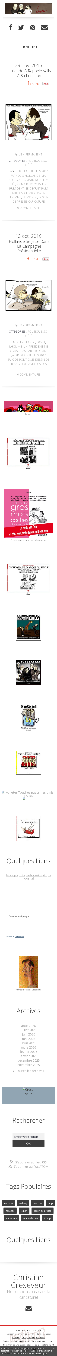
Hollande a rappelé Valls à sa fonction (29, 73)
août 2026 (28, 1026)
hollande (27, 342)
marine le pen (30, 1218)
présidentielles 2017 (32, 171)
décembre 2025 (28, 1060)
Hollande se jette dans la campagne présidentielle (29, 246)
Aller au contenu (14, 3)
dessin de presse (42, 1210)
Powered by (15, 936)
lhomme (15, 197)
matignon (34, 180)
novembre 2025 (28, 1065)
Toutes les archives (30, 1071)
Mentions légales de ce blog (40, 1341)
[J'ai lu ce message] (54, 1348)
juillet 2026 (28, 1030)
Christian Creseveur (28, 1281)
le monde (30, 197)
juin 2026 (28, 1034)
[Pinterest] (32, 27)
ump (50, 1203)
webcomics (34, 875)
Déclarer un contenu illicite (14, 1341)
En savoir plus (41, 1353)
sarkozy (23, 1203)
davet (41, 342)
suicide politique (21, 359)
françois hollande (25, 175)
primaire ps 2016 (29, 184)
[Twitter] (21, 27)
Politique (34, 160)
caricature (36, 201)
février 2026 (28, 1052)
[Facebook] (10, 27)
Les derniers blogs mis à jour (19, 1334)
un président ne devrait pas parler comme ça (28, 351)
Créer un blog (22, 1330)
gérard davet (34, 193)
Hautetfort (36, 1330)
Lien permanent (30, 154)
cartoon (8, 1203)
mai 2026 (28, 1039)
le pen (24, 1210)
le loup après (15, 875)
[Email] (44, 27)
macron (38, 1203)
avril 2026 (28, 1043)
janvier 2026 (28, 1056)
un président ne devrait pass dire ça (28, 188)
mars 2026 (28, 1047)
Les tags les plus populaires (33, 1337)
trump (47, 1218)
